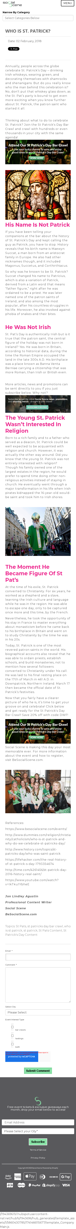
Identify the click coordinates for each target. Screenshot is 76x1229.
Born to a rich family (21, 438)
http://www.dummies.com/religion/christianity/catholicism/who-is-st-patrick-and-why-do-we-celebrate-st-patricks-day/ (38, 839)
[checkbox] (38, 1036)
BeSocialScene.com (27, 760)
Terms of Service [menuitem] (38, 1149)
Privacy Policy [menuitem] (38, 1157)
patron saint (36, 338)
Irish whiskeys (16, 74)
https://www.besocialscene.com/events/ (36, 829)
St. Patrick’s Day (34, 70)
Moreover (24, 309)
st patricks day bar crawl (45, 926)
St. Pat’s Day (15, 334)
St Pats (21, 926)
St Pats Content (50, 930)
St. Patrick (50, 587)
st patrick (30, 930)
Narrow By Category (16, 12)
